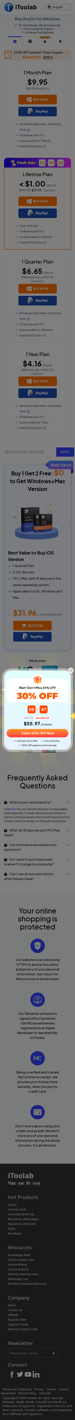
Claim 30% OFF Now (37, 733)
